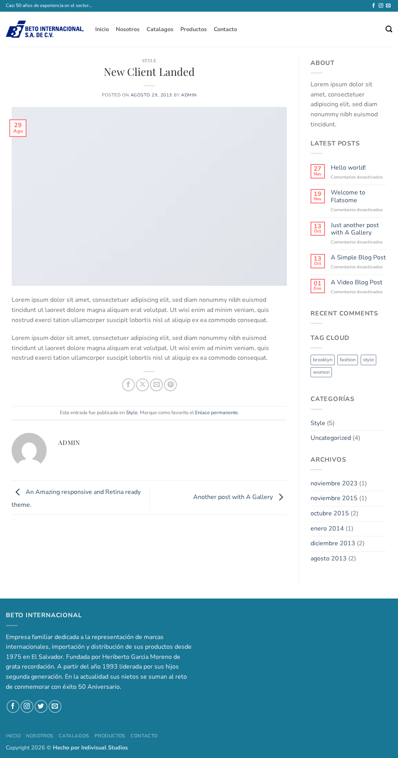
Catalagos (160, 29)
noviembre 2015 (334, 498)
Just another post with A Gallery (355, 229)
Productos (193, 29)
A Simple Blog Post (358, 257)
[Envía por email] (156, 384)
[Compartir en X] (142, 384)
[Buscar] (389, 29)
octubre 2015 (330, 513)
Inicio (102, 29)
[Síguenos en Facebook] (373, 6)
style (368, 359)
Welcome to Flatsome (348, 196)
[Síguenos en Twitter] (41, 706)
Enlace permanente (216, 412)
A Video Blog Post (356, 282)
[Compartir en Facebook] (128, 384)
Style (149, 60)
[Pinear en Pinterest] (170, 384)
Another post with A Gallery (233, 497)
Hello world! (348, 168)
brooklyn (322, 359)
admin (189, 95)
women (321, 372)
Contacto (225, 29)
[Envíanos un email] (388, 6)
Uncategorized (331, 438)
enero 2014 (327, 528)
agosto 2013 (329, 558)
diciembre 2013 (333, 543)
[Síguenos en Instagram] (381, 6)
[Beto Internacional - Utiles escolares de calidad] (45, 29)
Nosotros (128, 29)
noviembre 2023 (334, 483)
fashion (348, 359)
